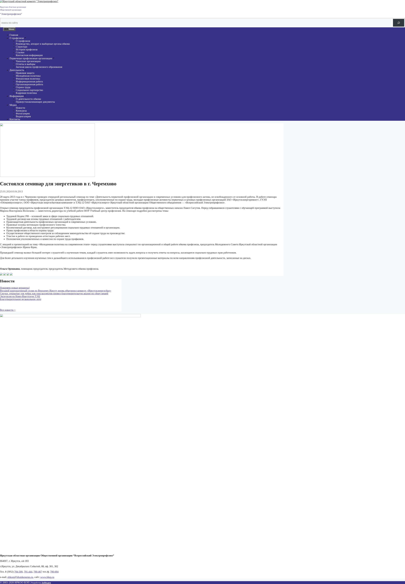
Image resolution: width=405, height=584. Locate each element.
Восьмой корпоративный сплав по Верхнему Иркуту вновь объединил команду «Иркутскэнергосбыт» (55, 290)
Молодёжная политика (28, 75)
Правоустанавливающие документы (35, 101)
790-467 (38, 571)
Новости (20, 107)
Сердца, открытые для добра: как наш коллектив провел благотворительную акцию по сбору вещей (54, 293)
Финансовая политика (28, 78)
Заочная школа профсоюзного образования (39, 67)
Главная (13, 35)
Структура (21, 46)
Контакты (14, 119)
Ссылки (20, 52)
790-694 (54, 571)
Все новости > (8, 310)
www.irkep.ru (47, 577)
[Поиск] (398, 23)
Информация (16, 96)
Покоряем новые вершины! (15, 287)
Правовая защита (25, 73)
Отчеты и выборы (25, 64)
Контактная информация (29, 55)
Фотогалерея (23, 113)
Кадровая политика (26, 93)
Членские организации (28, 61)
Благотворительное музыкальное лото (20, 299)
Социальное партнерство (29, 90)
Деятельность (16, 70)
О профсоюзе (16, 38)
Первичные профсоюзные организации (30, 58)
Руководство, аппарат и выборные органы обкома (43, 43)
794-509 (18, 571)
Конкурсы (21, 110)
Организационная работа (29, 84)
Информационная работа (29, 81)
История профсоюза (26, 49)
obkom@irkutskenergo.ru (20, 577)
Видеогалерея (23, 116)
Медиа (13, 105)
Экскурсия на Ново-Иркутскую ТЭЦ (20, 296)
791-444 (28, 571)
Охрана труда (23, 87)
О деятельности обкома (28, 99)
